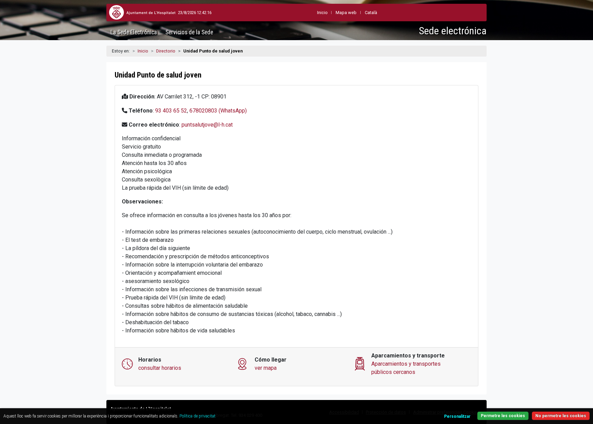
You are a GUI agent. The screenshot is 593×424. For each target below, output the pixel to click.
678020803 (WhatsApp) (218, 110)
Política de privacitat (197, 416)
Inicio (143, 51)
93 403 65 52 (171, 110)
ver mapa (266, 368)
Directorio (165, 51)
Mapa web (346, 12)
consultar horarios (159, 368)
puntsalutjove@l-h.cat (207, 124)
